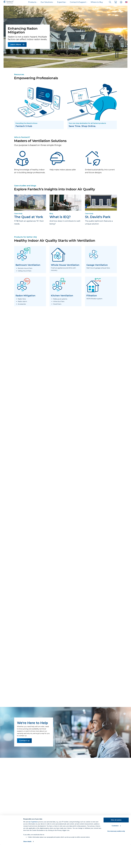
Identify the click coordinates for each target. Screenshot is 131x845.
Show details (27, 841)
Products (32, 2)
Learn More (15, 44)
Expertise (61, 2)
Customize (115, 825)
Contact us (24, 741)
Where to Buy (97, 2)
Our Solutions (47, 2)
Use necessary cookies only (116, 831)
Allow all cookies (116, 820)
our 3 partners (33, 821)
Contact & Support (78, 2)
